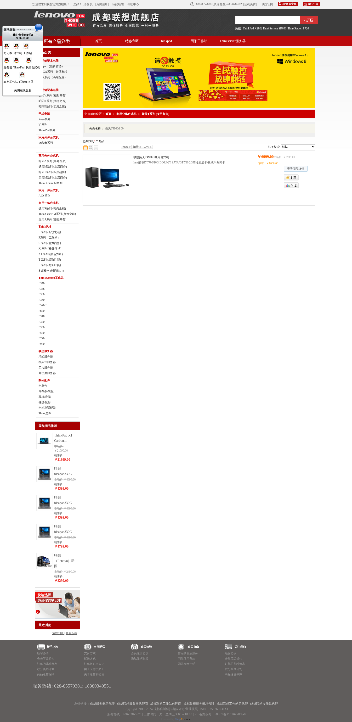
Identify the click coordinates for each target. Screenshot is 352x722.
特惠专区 (132, 41)
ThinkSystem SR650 (274, 28)
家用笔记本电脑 (49, 60)
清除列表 (58, 633)
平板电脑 (44, 113)
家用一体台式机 (49, 190)
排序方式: (274, 147)
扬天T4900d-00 (114, 128)
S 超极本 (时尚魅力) (51, 270)
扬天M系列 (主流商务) (53, 166)
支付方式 (90, 653)
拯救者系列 (46, 143)
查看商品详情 (295, 168)
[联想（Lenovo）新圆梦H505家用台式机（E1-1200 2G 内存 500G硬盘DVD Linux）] (44, 568)
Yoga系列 (44, 119)
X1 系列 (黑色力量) (51, 254)
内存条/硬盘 (46, 391)
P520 (42, 333)
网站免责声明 (186, 664)
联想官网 (267, 4)
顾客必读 (43, 653)
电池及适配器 (47, 407)
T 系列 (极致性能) (50, 259)
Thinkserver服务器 (232, 41)
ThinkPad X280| (252, 28)
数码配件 (44, 380)
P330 (42, 327)
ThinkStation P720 (298, 28)
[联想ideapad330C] (44, 481)
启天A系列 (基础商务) (52, 219)
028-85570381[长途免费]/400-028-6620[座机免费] (226, 4)
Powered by (172, 719)
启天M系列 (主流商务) (53, 177)
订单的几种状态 (47, 664)
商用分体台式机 (49, 155)
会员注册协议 (139, 653)
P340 (42, 283)
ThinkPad (45, 226)
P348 (42, 289)
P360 (42, 300)
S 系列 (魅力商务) (50, 243)
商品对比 (291, 185)
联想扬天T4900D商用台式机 (151, 157)
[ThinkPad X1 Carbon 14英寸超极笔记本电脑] (44, 447)
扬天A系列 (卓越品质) (52, 161)
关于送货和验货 (94, 674)
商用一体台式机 (49, 203)
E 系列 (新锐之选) (50, 232)
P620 (42, 311)
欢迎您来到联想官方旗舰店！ (51, 4)
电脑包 (43, 385)
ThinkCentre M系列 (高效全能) (57, 214)
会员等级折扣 (45, 658)
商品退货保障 (45, 674)
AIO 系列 (44, 195)
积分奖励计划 (45, 669)
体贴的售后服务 (188, 653)
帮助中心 (133, 4)
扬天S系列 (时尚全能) (52, 208)
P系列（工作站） (49, 237)
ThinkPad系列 (47, 130)
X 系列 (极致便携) (50, 248)
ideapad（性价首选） (51, 66)
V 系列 (43, 124)
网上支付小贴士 (94, 669)
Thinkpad (165, 41)
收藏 (300, 177)
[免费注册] (102, 4)
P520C (42, 305)
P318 (42, 316)
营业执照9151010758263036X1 (206, 709)
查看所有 (71, 633)
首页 (98, 41)
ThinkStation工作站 (51, 278)
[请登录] (88, 4)
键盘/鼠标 (45, 402)
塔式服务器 (46, 356)
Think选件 (45, 413)
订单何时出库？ (94, 664)
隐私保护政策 (139, 658)
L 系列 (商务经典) (50, 265)
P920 (42, 344)
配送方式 (90, 658)
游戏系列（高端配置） (53, 77)
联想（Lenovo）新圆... (64, 561)
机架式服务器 (47, 362)
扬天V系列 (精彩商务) (52, 95)
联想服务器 (46, 351)
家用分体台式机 (49, 137)
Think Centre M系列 (50, 183)
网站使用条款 (186, 658)
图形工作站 (199, 41)
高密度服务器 (47, 373)
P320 (42, 322)
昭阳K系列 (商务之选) (52, 101)
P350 (42, 294)
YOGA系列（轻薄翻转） (54, 71)
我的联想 (118, 4)
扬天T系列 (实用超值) (52, 172)
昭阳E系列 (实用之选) (52, 106)
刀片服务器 (46, 367)
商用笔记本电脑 (49, 90)
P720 (42, 338)
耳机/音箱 (45, 396)
